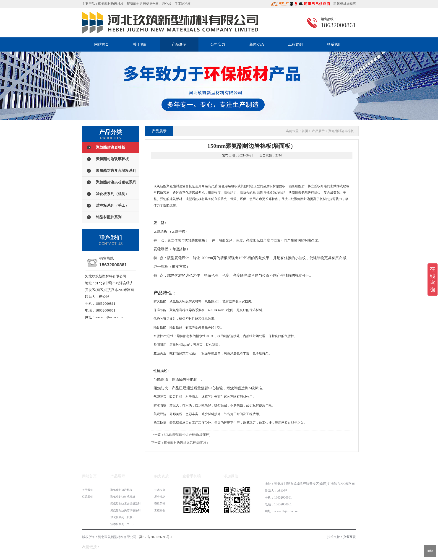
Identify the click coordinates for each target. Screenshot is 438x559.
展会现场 (159, 496)
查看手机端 (191, 476)
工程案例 (295, 44)
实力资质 (161, 476)
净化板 (167, 3)
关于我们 (140, 44)
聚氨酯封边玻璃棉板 (112, 159)
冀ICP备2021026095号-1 (155, 537)
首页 (305, 131)
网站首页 (101, 44)
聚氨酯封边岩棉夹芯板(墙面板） (187, 443)
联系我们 (334, 44)
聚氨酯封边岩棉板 (111, 3)
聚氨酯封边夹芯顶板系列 (116, 182)
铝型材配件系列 (109, 217)
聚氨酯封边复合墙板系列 (116, 170)
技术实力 (159, 489)
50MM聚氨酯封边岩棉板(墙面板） (188, 435)
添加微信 (231, 476)
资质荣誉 (159, 503)
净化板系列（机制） (112, 194)
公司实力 (218, 44)
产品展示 (179, 44)
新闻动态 (256, 44)
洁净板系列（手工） (112, 205)
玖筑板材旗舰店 (343, 3)
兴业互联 (349, 537)
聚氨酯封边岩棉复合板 (143, 3)
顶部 (430, 551)
